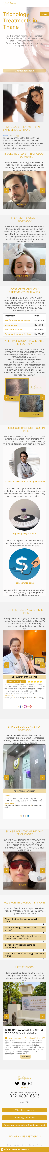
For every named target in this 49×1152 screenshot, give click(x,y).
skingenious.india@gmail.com (24, 1092)
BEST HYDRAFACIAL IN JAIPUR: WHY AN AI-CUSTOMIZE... (24, 1031)
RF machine (10, 805)
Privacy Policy (35, 1145)
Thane (5, 135)
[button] (45, 4)
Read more (25, 1057)
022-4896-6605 (25, 1095)
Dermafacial (31, 698)
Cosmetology (20, 698)
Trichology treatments (24, 1117)
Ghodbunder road (24, 70)
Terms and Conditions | (18, 1145)
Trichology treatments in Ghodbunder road (24, 1125)
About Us (24, 1102)
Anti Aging (10, 698)
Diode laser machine (23, 805)
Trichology (40, 698)
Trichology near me (24, 1110)
